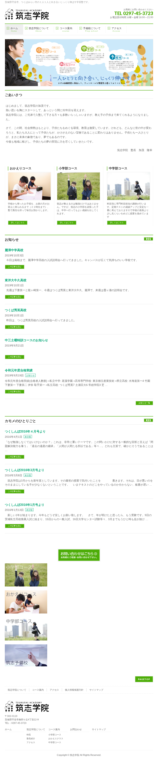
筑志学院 (74, 755)
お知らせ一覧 (144, 403)
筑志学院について (17, 690)
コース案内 (38, 690)
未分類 (28, 437)
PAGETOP (144, 679)
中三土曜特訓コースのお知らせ (26, 340)
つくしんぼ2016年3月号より (24, 470)
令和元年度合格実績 (19, 370)
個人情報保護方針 (74, 690)
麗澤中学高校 (14, 250)
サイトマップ (96, 690)
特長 (29, 734)
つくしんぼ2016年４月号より (25, 431)
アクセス (54, 690)
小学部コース (68, 168)
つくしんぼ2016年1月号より (24, 504)
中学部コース (118, 168)
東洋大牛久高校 (15, 280)
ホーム (8, 729)
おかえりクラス (55, 738)
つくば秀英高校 (15, 310)
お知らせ (30, 375)
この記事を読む (14, 267)
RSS (148, 239)
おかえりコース (20, 168)
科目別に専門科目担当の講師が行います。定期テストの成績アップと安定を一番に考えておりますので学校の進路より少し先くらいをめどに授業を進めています (128, 210)
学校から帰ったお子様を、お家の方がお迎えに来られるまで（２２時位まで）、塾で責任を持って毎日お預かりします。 (29, 207)
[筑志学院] (27, 15)
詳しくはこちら (17, 222)
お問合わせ (76, 729)
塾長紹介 (31, 738)
